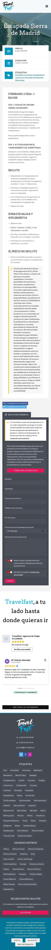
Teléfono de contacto (14, 508)
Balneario (38, 770)
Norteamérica (9, 874)
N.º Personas (10, 518)
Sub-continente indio (27, 884)
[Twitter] (21, 754)
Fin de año (30, 795)
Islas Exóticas (18, 869)
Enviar (10, 581)
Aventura (28, 75)
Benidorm (8, 775)
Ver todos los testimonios (25, 707)
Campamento (38, 75)
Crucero (33, 785)
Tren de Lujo (9, 836)
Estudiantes (38, 77)
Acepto (17, 940)
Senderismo (9, 831)
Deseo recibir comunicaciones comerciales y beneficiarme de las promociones (28, 563)
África (6, 849)
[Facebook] (25, 754)
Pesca (25, 821)
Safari (17, 826)
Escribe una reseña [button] (22, 649)
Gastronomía (24, 800)
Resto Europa (9, 884)
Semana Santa (29, 826)
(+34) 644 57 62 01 (26, 742)
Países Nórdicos (26, 879)
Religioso (7, 826)
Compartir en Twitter (16, 406)
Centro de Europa (24, 859)
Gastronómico (40, 800)
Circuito (31, 780)
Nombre (8, 479)
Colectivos (19, 77)
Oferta (29, 816)
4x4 (5, 770)
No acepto (32, 940)
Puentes (42, 821)
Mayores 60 (9, 811)
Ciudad (42, 780)
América (23, 854)
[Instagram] (30, 754)
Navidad (33, 811)
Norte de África (34, 869)
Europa (23, 864)
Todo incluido (38, 831)
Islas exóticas (19, 805)
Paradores (40, 816)
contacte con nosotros (19, 438)
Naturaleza (19, 80)
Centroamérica (10, 864)
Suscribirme (25, 912)
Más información (25, 944)
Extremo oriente (37, 864)
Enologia (18, 790)
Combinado (21, 785)
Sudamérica (9, 889)
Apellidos (9, 489)
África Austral (18, 849)
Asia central (9, 859)
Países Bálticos (10, 879)
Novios (20, 816)
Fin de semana (10, 800)
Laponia (31, 805)
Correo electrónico (13, 498)
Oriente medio (36, 874)
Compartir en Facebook (17, 403)
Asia (33, 854)
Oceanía (22, 874)
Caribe (21, 780)
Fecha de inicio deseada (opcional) (19, 527)
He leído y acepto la (26, 573)
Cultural (7, 790)
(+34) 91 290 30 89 (26, 737)
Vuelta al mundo (25, 836)
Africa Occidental (35, 849)
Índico (6, 869)
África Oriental (10, 854)
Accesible (19, 75)
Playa (33, 821)
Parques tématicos (11, 821)
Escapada (29, 77)
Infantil (7, 805)
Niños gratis (9, 816)
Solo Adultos (22, 831)
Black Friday (21, 775)
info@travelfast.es (27, 747)
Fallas (19, 795)
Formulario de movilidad (25, 470)
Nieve (43, 811)
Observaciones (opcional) (15, 537)
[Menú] (47, 6)
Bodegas (33, 775)
